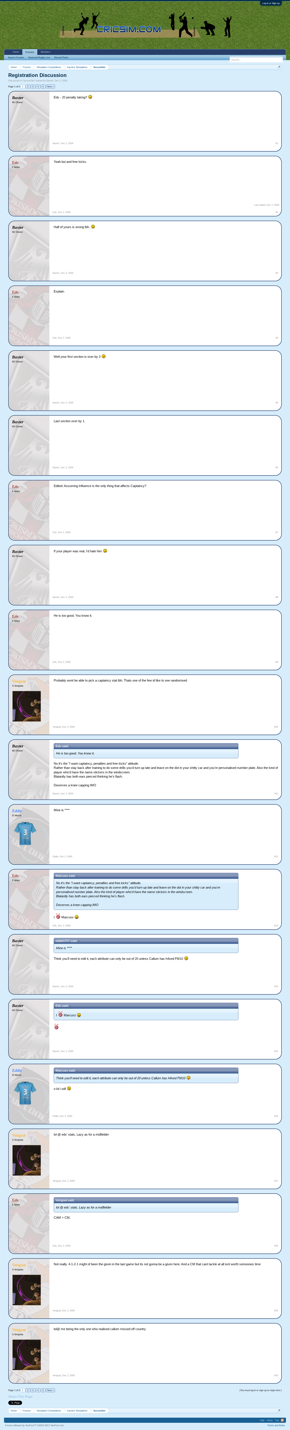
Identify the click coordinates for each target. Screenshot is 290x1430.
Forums (29, 52)
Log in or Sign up (271, 3)
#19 (276, 1310)
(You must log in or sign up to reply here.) (260, 1390)
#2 (277, 212)
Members (46, 52)
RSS (282, 1420)
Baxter (49, 80)
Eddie (55, 856)
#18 (276, 1245)
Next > (50, 86)
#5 (277, 402)
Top (277, 1420)
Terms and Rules (276, 1425)
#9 (277, 662)
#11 (276, 793)
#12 (276, 856)
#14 (276, 986)
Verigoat (57, 727)
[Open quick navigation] (279, 67)
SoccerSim (28, 80)
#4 (277, 338)
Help (262, 1420)
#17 (276, 1181)
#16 (276, 1116)
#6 (277, 467)
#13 (276, 925)
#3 (277, 273)
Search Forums (16, 57)
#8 (277, 597)
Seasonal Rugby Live (39, 57)
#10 (276, 727)
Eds (55, 212)
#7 (277, 532)
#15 (276, 1051)
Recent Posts (61, 57)
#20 (276, 1375)
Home (16, 52)
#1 (277, 143)
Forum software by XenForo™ (34, 1425)
